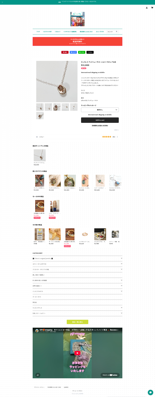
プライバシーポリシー (39, 387)
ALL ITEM (100, 31)
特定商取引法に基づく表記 (54, 387)
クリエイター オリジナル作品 (41, 269)
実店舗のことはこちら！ (86, 31)
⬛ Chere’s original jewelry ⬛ (43, 258)
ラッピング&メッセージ (88, 105)
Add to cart (100, 120)
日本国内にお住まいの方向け (100, 125)
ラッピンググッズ (37, 308)
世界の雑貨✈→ (37, 286)
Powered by (75, 393)
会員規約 (66, 387)
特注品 (35, 302)
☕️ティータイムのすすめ (39, 264)
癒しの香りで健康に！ (39, 275)
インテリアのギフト (38, 291)
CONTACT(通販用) (70, 31)
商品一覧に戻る (77, 322)
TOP (38, 31)
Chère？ (57, 31)
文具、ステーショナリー (39, 313)
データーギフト (37, 297)
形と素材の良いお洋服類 (40, 280)
